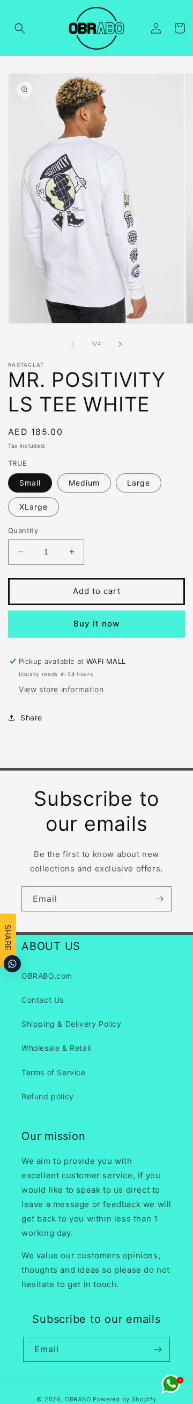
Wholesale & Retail (56, 1047)
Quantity (23, 530)
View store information (61, 689)
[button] (20, 28)
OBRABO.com (46, 975)
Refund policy (47, 1096)
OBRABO (78, 1399)
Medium (84, 482)
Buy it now (96, 623)
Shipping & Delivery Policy (71, 1023)
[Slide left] (73, 344)
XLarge (33, 506)
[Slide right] (120, 344)
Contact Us (42, 999)
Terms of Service (53, 1072)
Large (138, 482)
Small (30, 482)
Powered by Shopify (125, 1399)
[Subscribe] (159, 898)
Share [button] (31, 717)
